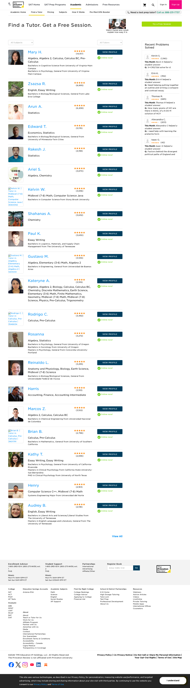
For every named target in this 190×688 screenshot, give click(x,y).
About (25, 615)
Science (54, 594)
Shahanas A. (39, 213)
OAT (10, 618)
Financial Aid (79, 599)
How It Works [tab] (78, 12)
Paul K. (34, 233)
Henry (33, 485)
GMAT (10, 608)
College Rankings (81, 592)
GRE (10, 606)
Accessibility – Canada (33, 643)
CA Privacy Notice (123, 655)
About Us (104, 604)
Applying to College (83, 597)
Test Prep (104, 599)
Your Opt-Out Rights (145, 657)
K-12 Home (104, 592)
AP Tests (12, 599)
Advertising (87, 569)
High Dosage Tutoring (109, 594)
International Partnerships (34, 634)
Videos (136, 597)
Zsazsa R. (37, 84)
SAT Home (34, 4)
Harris (33, 389)
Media (25, 629)
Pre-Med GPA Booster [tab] (100, 12)
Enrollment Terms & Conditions (36, 639)
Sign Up (175, 4)
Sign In (163, 4)
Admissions (92, 4)
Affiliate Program (30, 622)
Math (53, 592)
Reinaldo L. (38, 362)
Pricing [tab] (50, 12)
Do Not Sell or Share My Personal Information (157, 655)
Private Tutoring (140, 601)
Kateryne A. (39, 281)
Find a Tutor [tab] (36, 12)
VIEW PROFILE (109, 52)
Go (136, 568)
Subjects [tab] (63, 12)
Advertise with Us (30, 627)
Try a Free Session (162, 24)
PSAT (10, 597)
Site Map (177, 657)
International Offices (142, 606)
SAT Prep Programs (55, 4)
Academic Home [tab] (18, 12)
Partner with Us (30, 624)
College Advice (80, 594)
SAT (9, 592)
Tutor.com (104, 597)
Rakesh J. (37, 149)
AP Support (56, 601)
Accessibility (28, 641)
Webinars (137, 592)
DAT (10, 615)
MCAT (10, 613)
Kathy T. (35, 454)
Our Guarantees (30, 636)
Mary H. (35, 52)
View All (117, 536)
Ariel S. (34, 169)
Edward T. (37, 126)
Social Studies (57, 599)
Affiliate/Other (88, 571)
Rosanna (36, 334)
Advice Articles (139, 594)
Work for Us (28, 620)
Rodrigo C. (38, 314)
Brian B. (35, 431)
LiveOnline (137, 599)
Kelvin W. (36, 189)
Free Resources (111, 4)
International (88, 566)
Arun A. (35, 106)
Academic (75, 4)
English (54, 597)
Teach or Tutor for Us (32, 618)
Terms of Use (58, 684)
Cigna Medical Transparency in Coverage (34, 647)
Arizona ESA (28, 592)
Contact (26, 631)
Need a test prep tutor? (155, 12)
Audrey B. (37, 505)
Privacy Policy (40, 684)
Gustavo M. (38, 256)
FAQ (10, 571)
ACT (10, 594)
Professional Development (111, 601)
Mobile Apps (138, 604)
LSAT (10, 611)
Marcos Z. (37, 409)
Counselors (138, 608)
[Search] (153, 5)
